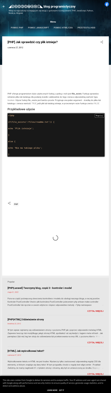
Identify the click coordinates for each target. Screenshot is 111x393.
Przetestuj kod (86, 27)
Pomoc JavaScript (38, 27)
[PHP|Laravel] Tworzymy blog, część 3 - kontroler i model (40, 288)
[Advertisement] (55, 71)
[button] (101, 42)
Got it (61, 390)
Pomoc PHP (17, 27)
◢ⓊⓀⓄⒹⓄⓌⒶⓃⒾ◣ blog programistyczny (42, 6)
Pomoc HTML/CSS (63, 27)
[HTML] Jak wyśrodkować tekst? (26, 350)
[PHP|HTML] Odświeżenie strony (26, 319)
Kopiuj (99, 115)
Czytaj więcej (95, 311)
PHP (16, 204)
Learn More (52, 390)
